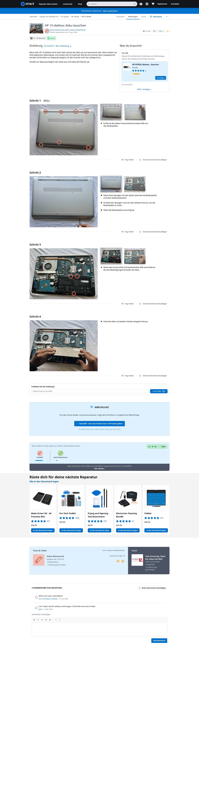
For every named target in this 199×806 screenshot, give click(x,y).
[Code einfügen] (42, 619)
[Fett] (34, 619)
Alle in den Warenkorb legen (44, 481)
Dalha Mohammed (57, 30)
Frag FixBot (129, 160)
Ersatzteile (120, 16)
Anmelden (175, 4)
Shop (80, 4)
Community (67, 4)
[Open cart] (153, 4)
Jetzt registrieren (110, 11)
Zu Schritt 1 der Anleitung (57, 45)
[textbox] (99, 630)
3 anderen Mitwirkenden (115, 550)
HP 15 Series (86, 16)
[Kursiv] (38, 619)
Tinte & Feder (40, 550)
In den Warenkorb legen (43, 530)
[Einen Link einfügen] (46, 619)
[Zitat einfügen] (50, 619)
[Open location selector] (147, 4)
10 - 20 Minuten (39, 38)
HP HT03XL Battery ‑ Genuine (145, 64)
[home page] (27, 4)
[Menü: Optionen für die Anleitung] (167, 16)
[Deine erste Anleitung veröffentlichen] (118, 561)
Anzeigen (161, 78)
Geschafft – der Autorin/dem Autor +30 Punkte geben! (100, 423)
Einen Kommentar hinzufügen (153, 170)
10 (162, 31)
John (40, 609)
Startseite (33, 16)
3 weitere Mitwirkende (77, 30)
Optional (137, 74)
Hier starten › (99, 468)
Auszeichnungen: (117, 556)
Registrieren (162, 4)
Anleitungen (133, 16)
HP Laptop (75, 16)
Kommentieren (159, 640)
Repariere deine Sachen (48, 4)
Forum (143, 16)
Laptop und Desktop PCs (49, 16)
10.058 (147, 31)
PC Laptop (65, 16)
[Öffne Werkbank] (141, 4)
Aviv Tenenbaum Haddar (48, 599)
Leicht (52, 38)
